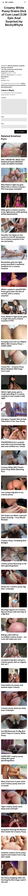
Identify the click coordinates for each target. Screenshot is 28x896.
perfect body (18, 69)
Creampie (21, 65)
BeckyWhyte (4, 76)
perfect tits (4, 71)
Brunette (15, 65)
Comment (4, 97)
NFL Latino (9, 2)
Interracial (10, 67)
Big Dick (10, 65)
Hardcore (3, 67)
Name (3, 116)
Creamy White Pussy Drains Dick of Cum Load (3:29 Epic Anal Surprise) (13, 85)
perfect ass (10, 69)
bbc (5, 69)
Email (3, 123)
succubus (11, 71)
